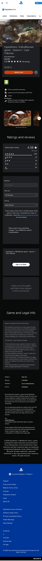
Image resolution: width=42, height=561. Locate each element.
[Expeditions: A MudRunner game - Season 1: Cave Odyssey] (17, 118)
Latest (5, 16)
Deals (22, 16)
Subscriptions (31, 16)
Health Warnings (9, 420)
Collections (13, 16)
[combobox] (21, 185)
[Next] (39, 118)
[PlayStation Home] (21, 3)
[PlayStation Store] (9, 9)
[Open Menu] (2, 3)
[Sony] (37, 560)
